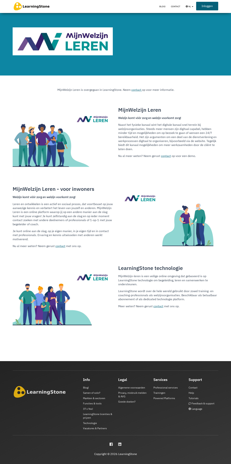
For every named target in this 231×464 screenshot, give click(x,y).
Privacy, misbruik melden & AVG (132, 394)
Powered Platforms (164, 398)
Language (196, 408)
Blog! (162, 6)
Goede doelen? (127, 401)
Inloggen (207, 6)
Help (191, 392)
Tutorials (194, 398)
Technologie (90, 423)
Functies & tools (92, 403)
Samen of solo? (91, 392)
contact (136, 90)
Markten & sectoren (94, 398)
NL (192, 8)
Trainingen (159, 392)
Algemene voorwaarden (131, 387)
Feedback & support (202, 403)
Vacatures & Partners (95, 428)
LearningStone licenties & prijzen (97, 415)
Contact (175, 6)
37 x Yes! (88, 408)
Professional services (165, 387)
